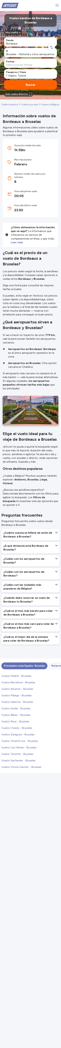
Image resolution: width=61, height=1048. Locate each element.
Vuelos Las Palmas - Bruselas (19, 747)
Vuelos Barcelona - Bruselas (18, 682)
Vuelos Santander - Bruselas (18, 760)
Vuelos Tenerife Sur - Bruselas (19, 741)
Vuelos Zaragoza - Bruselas (18, 734)
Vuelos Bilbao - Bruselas (15, 715)
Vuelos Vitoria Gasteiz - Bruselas (21, 767)
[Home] (10, 5)
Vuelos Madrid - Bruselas (16, 675)
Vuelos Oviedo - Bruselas (16, 728)
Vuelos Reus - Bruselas (15, 721)
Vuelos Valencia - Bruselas (17, 702)
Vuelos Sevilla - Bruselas (15, 708)
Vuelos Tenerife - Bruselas (17, 754)
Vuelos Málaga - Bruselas (16, 695)
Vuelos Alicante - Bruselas (17, 689)
